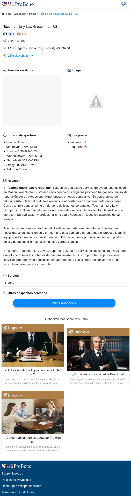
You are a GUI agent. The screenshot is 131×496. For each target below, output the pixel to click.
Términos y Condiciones (18, 492)
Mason (33, 13)
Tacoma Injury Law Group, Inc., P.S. (58, 13)
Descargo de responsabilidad (21, 486)
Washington (20, 13)
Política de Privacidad (16, 479)
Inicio (8, 13)
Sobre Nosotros (12, 473)
